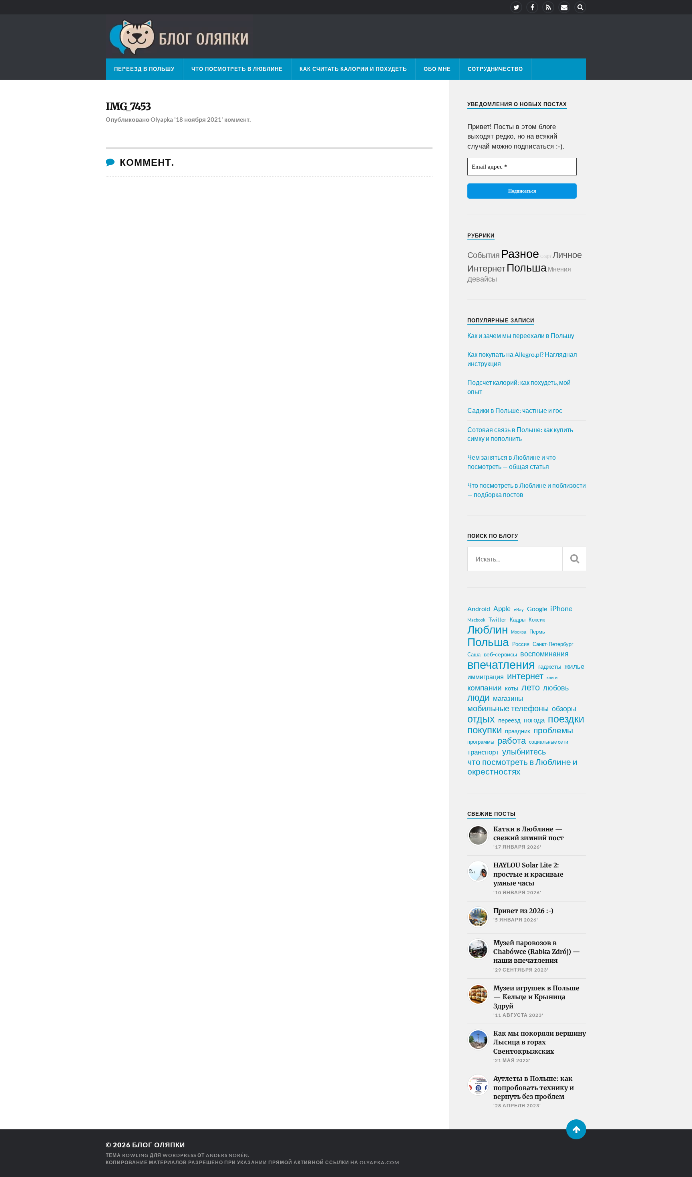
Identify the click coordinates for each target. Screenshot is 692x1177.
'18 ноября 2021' (198, 119)
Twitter (498, 619)
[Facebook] (532, 7)
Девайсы (482, 278)
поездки (566, 718)
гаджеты (549, 666)
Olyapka (162, 119)
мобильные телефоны (508, 708)
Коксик (537, 619)
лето (530, 687)
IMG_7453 (128, 106)
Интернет (486, 268)
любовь (556, 687)
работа (511, 740)
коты (511, 688)
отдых (481, 718)
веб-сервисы (500, 654)
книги (552, 677)
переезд (509, 720)
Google (537, 608)
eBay (519, 609)
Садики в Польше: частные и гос (514, 410)
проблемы (553, 730)
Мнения (559, 269)
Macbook (476, 619)
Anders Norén (227, 1155)
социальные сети (548, 741)
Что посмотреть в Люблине (237, 69)
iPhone (561, 608)
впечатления (501, 664)
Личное (567, 254)
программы (480, 741)
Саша (474, 655)
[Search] (580, 7)
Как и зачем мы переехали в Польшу (520, 335)
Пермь (537, 631)
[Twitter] (516, 7)
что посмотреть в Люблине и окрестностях (522, 766)
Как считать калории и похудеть (353, 69)
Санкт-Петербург (553, 644)
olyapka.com (379, 1162)
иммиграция (485, 676)
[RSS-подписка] (548, 7)
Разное (520, 253)
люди (478, 697)
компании (484, 687)
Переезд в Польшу (144, 69)
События (483, 255)
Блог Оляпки (158, 1145)
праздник (517, 730)
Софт (545, 256)
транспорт (483, 752)
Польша (527, 267)
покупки (484, 729)
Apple (502, 608)
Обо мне (437, 69)
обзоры (564, 708)
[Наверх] (576, 1129)
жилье (574, 666)
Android (478, 608)
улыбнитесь (524, 751)
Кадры (517, 619)
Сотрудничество (495, 69)
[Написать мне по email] (564, 7)
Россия (520, 644)
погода (534, 720)
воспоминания (544, 653)
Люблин (487, 629)
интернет (525, 676)
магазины (508, 698)
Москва (518, 631)
